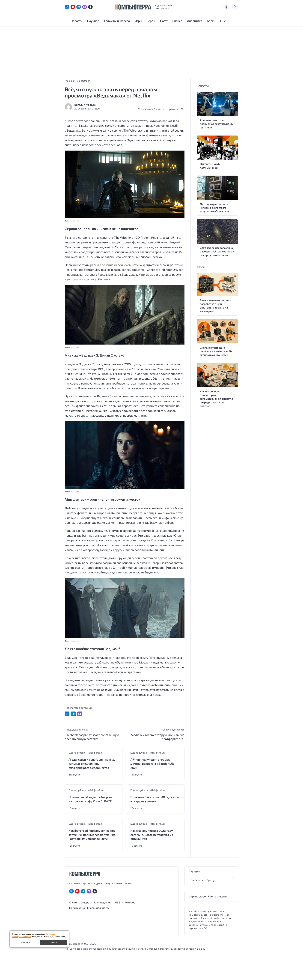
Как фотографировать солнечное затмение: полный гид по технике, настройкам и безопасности (92, 834)
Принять (53, 942)
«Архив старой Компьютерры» (208, 896)
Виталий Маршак (85, 104)
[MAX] (84, 7)
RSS (117, 902)
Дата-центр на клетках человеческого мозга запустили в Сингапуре (214, 207)
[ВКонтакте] (67, 7)
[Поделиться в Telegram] (73, 714)
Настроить (25, 942)
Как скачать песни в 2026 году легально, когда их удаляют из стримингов (151, 834)
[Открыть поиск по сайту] (235, 7)
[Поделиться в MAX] (79, 714)
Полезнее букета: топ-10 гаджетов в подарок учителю (154, 799)
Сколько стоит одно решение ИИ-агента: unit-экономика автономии (216, 351)
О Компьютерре (79, 902)
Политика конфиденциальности (89, 907)
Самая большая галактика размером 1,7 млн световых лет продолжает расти (217, 251)
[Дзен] (90, 7)
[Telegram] (78, 7)
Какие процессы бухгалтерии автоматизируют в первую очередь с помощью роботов (216, 399)
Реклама (130, 902)
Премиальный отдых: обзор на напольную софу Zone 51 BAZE (90, 799)
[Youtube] (73, 7)
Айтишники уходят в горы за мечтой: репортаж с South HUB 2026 (152, 763)
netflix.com (75, 220)
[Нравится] (182, 109)
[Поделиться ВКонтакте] (67, 714)
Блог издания (102, 902)
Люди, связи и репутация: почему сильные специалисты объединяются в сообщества (91, 763)
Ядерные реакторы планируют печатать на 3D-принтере (217, 123)
